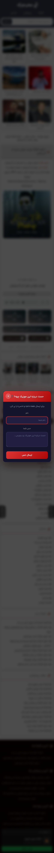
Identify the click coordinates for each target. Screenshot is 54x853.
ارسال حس (27, 455)
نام (27, 413)
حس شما (27, 428)
